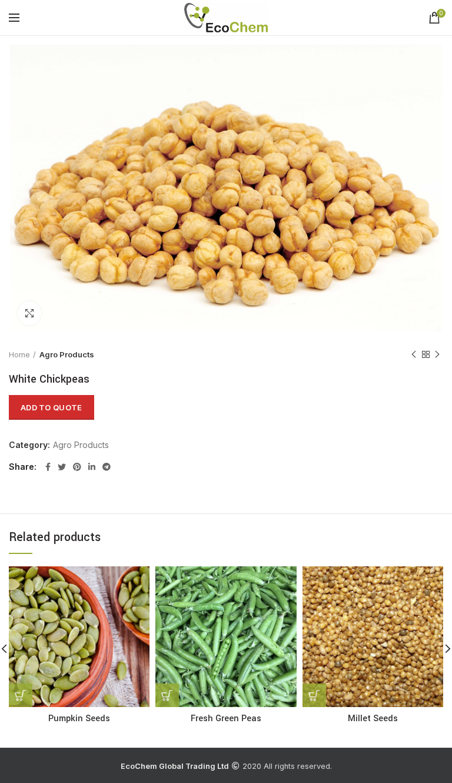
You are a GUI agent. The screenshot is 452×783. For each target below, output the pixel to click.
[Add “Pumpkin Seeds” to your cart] (20, 695)
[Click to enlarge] (29, 313)
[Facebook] (48, 467)
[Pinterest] (77, 467)
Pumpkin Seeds (79, 719)
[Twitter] (61, 467)
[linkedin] (92, 467)
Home (19, 354)
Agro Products (66, 354)
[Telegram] (106, 467)
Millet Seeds (373, 719)
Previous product (414, 354)
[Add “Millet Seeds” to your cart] (314, 695)
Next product (437, 354)
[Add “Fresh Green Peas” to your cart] (167, 695)
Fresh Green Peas (226, 719)
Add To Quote (51, 407)
